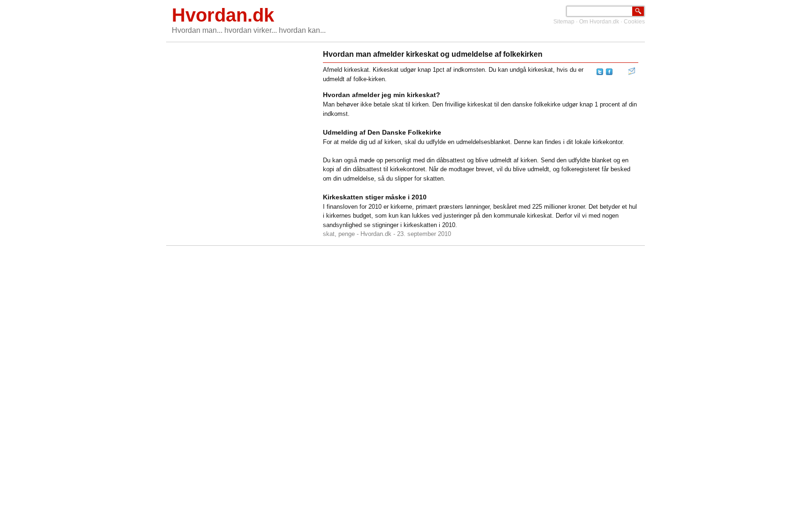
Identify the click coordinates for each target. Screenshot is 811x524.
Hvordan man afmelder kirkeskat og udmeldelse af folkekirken (433, 54)
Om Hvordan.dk (599, 21)
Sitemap (563, 21)
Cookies (634, 21)
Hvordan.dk (223, 15)
